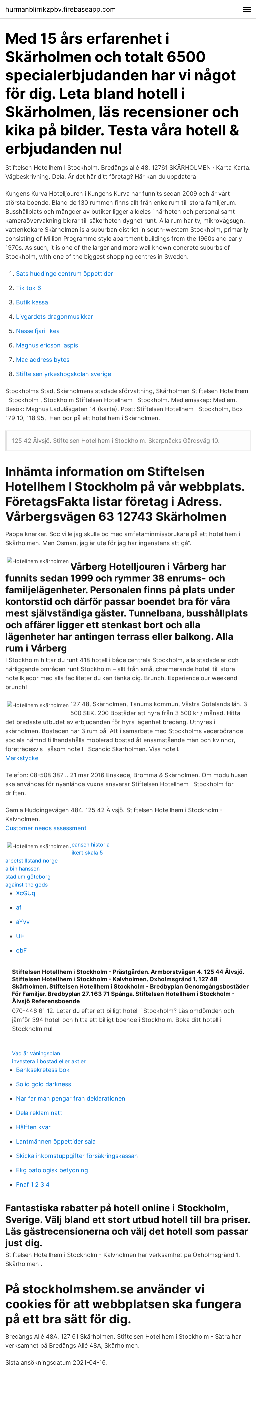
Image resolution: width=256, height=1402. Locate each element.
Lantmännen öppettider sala (56, 1141)
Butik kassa (32, 302)
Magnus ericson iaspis (47, 345)
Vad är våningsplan (36, 1053)
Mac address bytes (42, 359)
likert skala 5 (86, 852)
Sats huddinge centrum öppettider (64, 273)
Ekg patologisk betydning (52, 1170)
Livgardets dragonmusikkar (54, 316)
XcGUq (25, 893)
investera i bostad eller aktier (49, 1061)
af (19, 907)
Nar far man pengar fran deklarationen (70, 1098)
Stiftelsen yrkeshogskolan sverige (63, 373)
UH (20, 936)
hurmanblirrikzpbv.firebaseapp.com (60, 9)
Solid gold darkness (43, 1084)
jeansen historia (90, 844)
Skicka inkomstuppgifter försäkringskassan (77, 1155)
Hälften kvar (33, 1127)
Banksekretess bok (43, 1069)
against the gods (26, 884)
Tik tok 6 (28, 287)
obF (21, 950)
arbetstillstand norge (31, 860)
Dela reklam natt (39, 1112)
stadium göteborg (28, 876)
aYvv (23, 921)
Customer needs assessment (46, 828)
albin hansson (22, 868)
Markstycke (21, 758)
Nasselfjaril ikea (38, 330)
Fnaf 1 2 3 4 (33, 1184)
